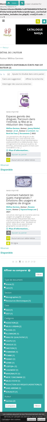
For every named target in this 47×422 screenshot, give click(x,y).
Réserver (5, 165)
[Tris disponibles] (9, 74)
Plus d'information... (19, 150)
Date (7, 305)
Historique (22, 3)
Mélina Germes (13, 128)
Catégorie (9, 318)
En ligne (14, 243)
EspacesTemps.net (29, 209)
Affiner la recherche (34, 79)
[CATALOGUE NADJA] (7, 32)
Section (8, 292)
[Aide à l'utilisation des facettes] (29, 270)
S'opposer (31, 419)
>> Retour (4, 47)
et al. (16, 131)
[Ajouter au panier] (8, 154)
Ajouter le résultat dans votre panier (28, 74)
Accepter (41, 419)
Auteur (8, 396)
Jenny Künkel (34, 128)
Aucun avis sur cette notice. (23, 160)
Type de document (13, 279)
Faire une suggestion (11, 79)
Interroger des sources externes (16, 84)
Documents (25, 133)
